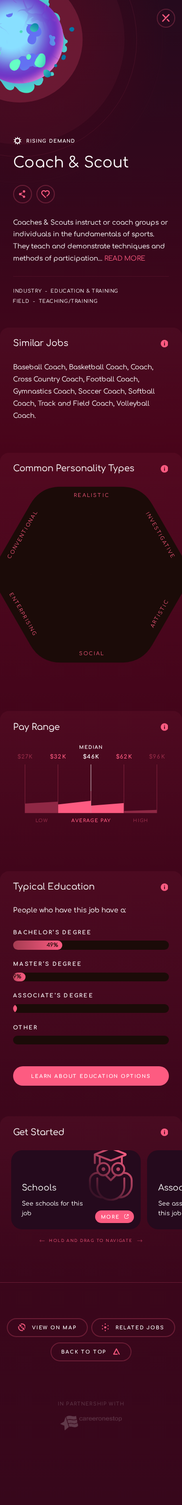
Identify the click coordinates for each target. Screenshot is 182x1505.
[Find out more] (164, 343)
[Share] (22, 194)
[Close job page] (166, 18)
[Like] (45, 194)
